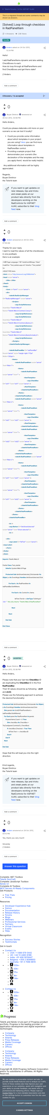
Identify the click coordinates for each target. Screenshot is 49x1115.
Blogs (7, 917)
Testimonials (11, 942)
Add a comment (10, 86)
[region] (24, 1095)
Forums (8, 915)
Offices (8, 1046)
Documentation (12, 910)
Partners (9, 924)
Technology (10, 1035)
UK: (21, 955)
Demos (8, 908)
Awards (8, 1037)
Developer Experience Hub (18, 906)
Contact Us (10, 950)
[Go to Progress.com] (8, 1017)
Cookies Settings (24, 1110)
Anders (9, 47)
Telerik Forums (10, 9)
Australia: (23, 962)
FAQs (7, 931)
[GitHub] (11, 981)
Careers (8, 1044)
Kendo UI (4, 884)
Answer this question (15, 866)
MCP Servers (6, 888)
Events (8, 928)
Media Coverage (13, 1042)
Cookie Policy (8, 1093)
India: (21, 957)
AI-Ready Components (23, 888)
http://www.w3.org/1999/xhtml (23, 274)
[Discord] (11, 984)
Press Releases (12, 1040)
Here (23, 142)
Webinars (9, 919)
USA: (21, 953)
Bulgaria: (22, 959)
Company (9, 1033)
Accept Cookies (24, 1103)
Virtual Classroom (13, 926)
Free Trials (10, 895)
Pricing (8, 897)
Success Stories (12, 939)
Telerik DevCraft (8, 879)
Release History (12, 912)
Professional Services (15, 922)
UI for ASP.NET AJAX (26, 9)
